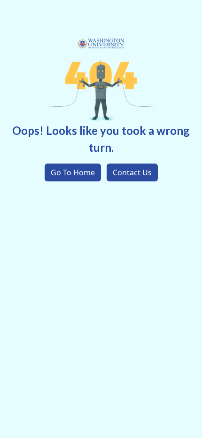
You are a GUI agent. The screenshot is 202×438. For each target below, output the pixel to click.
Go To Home (73, 172)
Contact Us (132, 172)
